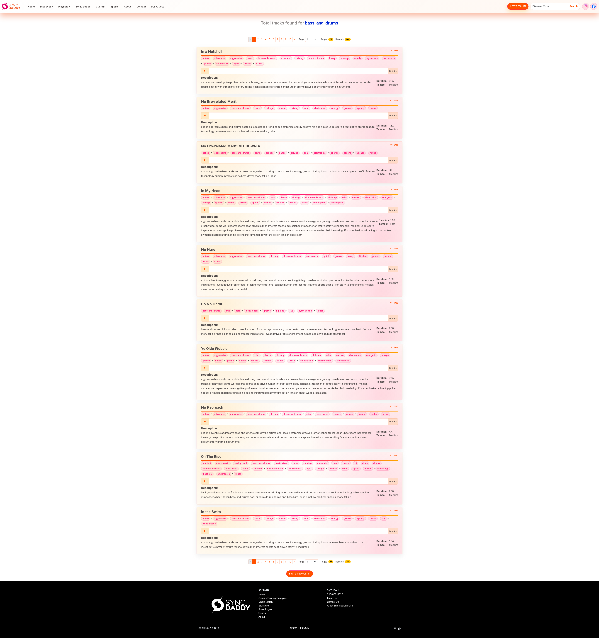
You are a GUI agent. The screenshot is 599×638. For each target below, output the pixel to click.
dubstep (332, 197)
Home (31, 6)
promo (207, 63)
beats (257, 108)
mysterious (372, 58)
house (373, 108)
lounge (320, 468)
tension (280, 202)
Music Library (265, 601)
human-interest (275, 468)
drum (365, 463)
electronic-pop (316, 58)
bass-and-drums (266, 58)
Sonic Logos (83, 6)
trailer (248, 63)
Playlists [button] (63, 6)
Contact (141, 6)
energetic (387, 197)
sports (255, 202)
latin (384, 518)
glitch (326, 256)
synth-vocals (305, 310)
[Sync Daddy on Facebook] (593, 6)
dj (356, 463)
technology (382, 468)
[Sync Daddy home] (11, 6)
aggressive (236, 58)
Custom (100, 6)
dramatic (285, 58)
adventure (219, 58)
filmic (245, 468)
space (356, 468)
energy (334, 108)
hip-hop (344, 58)
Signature (263, 605)
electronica (320, 108)
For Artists (157, 6)
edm (306, 108)
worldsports (337, 202)
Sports (115, 6)
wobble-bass (324, 360)
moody (357, 58)
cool (238, 310)
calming (307, 463)
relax (344, 468)
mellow (333, 468)
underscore (224, 474)
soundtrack (222, 63)
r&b (291, 310)
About (127, 6)
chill (228, 310)
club (272, 197)
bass (250, 58)
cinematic (322, 463)
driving (299, 58)
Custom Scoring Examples (272, 598)
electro (355, 197)
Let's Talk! (518, 6)
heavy (332, 58)
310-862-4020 (335, 594)
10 (290, 39)
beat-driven (281, 463)
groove (347, 108)
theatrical (207, 474)
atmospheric (222, 463)
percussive (389, 58)
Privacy (304, 628)
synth (236, 63)
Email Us (332, 598)
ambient (207, 463)
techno (267, 202)
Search (574, 6)
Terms (293, 628)
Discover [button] (45, 6)
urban (259, 63)
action (206, 58)
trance (293, 202)
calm (295, 463)
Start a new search (299, 573)
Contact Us (333, 601)
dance (282, 108)
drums (376, 463)
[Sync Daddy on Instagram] (585, 6)
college (269, 108)
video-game (319, 202)
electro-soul (252, 310)
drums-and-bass (314, 197)
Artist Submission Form (340, 605)
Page (301, 39)
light (309, 468)
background (241, 463)
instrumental (294, 468)
